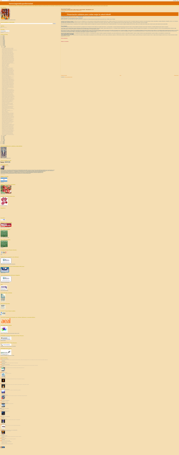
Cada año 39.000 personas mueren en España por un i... (8, 130)
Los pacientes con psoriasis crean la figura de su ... (8, 100)
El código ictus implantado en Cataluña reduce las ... (8, 126)
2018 (2, 41)
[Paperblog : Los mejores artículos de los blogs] (3, 220)
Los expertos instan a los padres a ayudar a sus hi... (8, 86)
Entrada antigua (176, 75)
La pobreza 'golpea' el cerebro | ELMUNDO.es (7, 120)
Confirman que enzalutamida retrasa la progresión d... (8, 78)
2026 (2, 35)
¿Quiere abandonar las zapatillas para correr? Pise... (8, 114)
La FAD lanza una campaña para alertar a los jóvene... (8, 81)
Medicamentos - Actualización (5, 65)
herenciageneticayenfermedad (21, 4)
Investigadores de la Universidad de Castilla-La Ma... (8, 72)
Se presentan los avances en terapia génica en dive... (8, 129)
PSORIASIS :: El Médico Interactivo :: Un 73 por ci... (8, 93)
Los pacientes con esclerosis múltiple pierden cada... (8, 79)
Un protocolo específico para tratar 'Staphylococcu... (8, 94)
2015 (2, 43)
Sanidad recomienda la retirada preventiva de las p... (8, 57)
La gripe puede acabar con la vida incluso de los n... (8, 62)
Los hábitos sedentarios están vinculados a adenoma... (8, 53)
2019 (2, 40)
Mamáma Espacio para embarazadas (6, 441)
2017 (2, 42)
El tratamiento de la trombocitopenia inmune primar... (8, 131)
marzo (3, 139)
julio (2, 136)
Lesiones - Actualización (4, 109)
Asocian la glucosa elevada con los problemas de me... (8, 83)
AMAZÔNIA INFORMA (4, 435)
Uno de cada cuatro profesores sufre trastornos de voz (8, 99)
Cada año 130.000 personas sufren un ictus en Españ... (8, 108)
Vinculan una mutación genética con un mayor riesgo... (8, 116)
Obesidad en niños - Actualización (6, 66)
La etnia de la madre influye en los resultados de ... (7, 68)
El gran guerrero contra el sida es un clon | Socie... (7, 49)
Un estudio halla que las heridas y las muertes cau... (8, 85)
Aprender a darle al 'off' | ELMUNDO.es (6, 76)
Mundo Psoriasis (4, 424)
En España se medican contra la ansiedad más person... (8, 124)
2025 (2, 36)
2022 (2, 38)
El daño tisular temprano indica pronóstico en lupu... (7, 55)
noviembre (3, 46)
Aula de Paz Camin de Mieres (5, 389)
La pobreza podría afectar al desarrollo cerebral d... (7, 61)
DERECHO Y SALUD (4, 372)
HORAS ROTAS (4, 378)
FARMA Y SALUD (4, 438)
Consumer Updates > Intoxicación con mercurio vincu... (8, 98)
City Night (6, 411)
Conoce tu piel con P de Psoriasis (5, 102)
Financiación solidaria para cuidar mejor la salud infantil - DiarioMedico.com (71, 10)
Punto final (3, 417)
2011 (2, 142)
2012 (2, 141)
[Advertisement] (68, 68)
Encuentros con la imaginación (6, 416)
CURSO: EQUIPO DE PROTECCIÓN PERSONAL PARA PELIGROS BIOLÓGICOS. (14, 367)
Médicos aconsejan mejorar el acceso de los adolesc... (8, 58)
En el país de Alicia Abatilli (5, 408)
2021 (2, 39)
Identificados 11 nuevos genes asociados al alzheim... (8, 128)
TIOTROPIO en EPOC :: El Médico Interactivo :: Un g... (8, 70)
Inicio (120, 75)
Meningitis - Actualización (5, 88)
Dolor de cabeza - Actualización (5, 64)
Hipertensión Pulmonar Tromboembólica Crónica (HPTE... (8, 96)
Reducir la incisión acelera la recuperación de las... (7, 51)
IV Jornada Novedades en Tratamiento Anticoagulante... (8, 134)
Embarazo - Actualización (5, 111)
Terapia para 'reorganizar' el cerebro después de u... (8, 119)
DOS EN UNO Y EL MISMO (5, 401)
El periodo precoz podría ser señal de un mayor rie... (8, 121)
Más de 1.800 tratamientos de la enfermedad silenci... (8, 104)
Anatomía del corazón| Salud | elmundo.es (6, 118)
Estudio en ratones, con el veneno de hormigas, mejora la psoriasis (12, 425)
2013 (2, 45)
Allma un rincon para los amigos (6, 440)
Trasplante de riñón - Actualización (6, 63)
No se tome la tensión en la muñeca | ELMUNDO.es (8, 77)
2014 (2, 44)
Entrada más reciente (64, 75)
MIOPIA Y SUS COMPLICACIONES (9, 403)
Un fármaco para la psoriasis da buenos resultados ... (8, 113)
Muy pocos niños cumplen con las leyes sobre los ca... (8, 59)
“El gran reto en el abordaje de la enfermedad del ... (7, 133)
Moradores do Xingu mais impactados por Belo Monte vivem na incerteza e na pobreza (11, 436)
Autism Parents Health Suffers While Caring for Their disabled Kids (12, 419)
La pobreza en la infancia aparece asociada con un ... (8, 91)
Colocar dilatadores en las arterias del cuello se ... (7, 122)
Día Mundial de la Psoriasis (5, 105)
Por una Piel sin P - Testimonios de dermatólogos (7, 103)
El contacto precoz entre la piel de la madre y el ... (7, 132)
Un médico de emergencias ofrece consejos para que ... (8, 60)
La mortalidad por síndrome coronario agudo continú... (8, 80)
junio (2, 137)
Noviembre (3, 409)
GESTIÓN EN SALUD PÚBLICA (6, 364)
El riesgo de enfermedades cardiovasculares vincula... (8, 92)
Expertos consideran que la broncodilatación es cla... (8, 106)
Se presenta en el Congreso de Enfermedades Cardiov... (8, 90)
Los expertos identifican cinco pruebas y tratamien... (8, 48)
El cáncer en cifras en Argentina (5, 75)
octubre (3, 47)
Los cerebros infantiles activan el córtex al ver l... (7, 50)
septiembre (3, 135)
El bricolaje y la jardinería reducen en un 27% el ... (7, 107)
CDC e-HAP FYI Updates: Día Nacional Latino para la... (8, 74)
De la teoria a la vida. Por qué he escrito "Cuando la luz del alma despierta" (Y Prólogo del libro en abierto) (17, 384)
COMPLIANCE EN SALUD (8, 373)
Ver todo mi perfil (3, 174)
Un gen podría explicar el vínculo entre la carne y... (7, 115)
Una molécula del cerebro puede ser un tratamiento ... (8, 73)
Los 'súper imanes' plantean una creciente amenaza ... (8, 87)
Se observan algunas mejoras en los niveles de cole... (8, 117)
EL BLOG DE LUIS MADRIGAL (6, 400)
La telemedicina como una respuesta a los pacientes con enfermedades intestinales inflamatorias (16, 395)
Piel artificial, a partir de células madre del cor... (7, 101)
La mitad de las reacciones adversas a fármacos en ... (8, 89)
